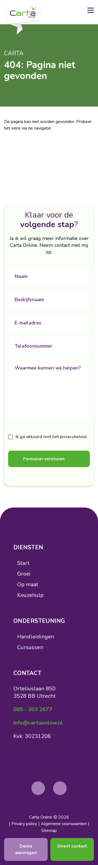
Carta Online (40, 817)
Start (23, 563)
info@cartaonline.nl (38, 722)
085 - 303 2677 (32, 709)
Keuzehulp (30, 595)
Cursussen (30, 647)
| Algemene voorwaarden (62, 824)
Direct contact (72, 846)
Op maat (27, 584)
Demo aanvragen (26, 849)
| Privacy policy (23, 824)
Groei (23, 573)
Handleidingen (35, 636)
